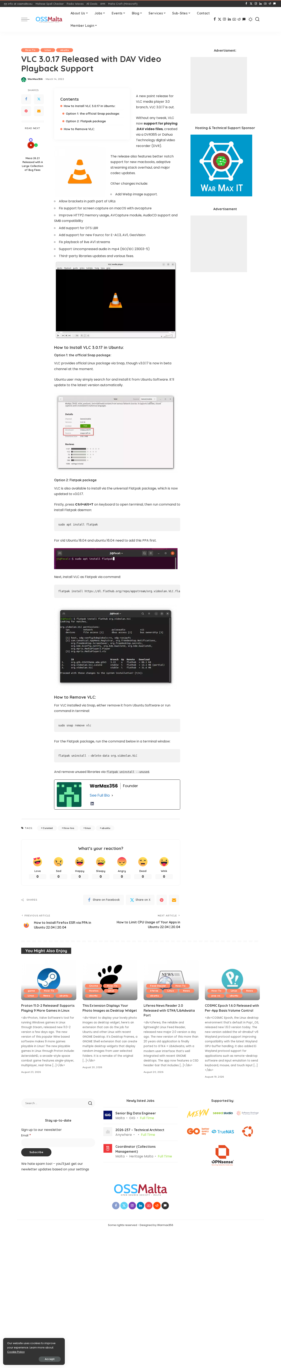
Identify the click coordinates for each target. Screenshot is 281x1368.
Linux (48, 50)
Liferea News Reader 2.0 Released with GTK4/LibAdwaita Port (169, 1010)
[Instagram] (255, 3)
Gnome (93, 985)
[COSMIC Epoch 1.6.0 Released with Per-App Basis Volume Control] (232, 979)
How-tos (69, 828)
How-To (30, 50)
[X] (251, 3)
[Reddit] (270, 3)
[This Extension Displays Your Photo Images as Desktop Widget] (110, 979)
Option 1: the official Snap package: (93, 113)
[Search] (257, 19)
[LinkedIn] (260, 3)
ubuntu (64, 50)
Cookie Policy (16, 1352)
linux (88, 828)
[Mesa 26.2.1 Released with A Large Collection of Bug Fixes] (32, 143)
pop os (216, 995)
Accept (50, 1359)
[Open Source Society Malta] (49, 19)
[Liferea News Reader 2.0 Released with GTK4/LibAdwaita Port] (171, 979)
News (46, 995)
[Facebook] (246, 3)
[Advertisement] (218, 85)
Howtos (94, 990)
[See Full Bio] (112, 795)
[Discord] (274, 3)
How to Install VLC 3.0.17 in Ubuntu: (89, 106)
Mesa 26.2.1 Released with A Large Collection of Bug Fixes (32, 163)
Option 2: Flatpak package (86, 121)
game (31, 990)
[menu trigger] (27, 19)
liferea (154, 990)
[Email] (39, 111)
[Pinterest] (26, 111)
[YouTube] (265, 3)
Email (26, 1135)
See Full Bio (100, 795)
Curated (48, 828)
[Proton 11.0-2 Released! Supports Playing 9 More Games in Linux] (48, 979)
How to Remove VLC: (79, 129)
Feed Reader (158, 985)
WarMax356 (35, 79)
